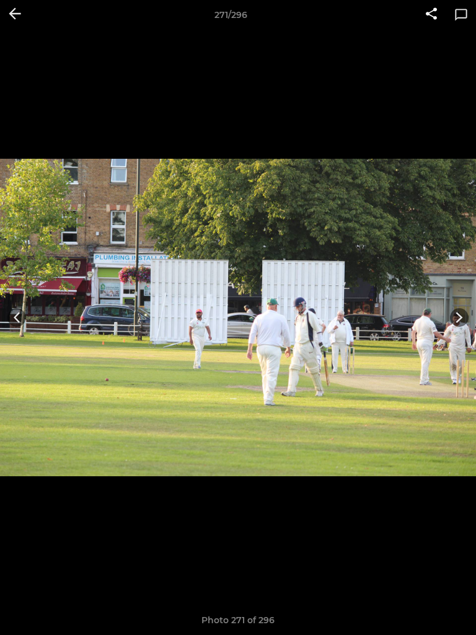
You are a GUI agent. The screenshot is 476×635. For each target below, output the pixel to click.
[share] (431, 15)
